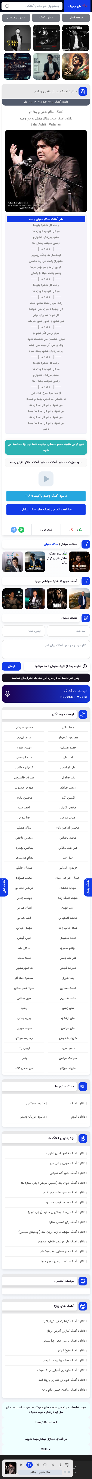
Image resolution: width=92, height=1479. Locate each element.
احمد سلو (24, 807)
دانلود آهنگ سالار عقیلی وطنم (55, 91)
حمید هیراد (68, 1048)
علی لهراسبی (68, 767)
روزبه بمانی (24, 1018)
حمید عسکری (67, 747)
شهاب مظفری (67, 888)
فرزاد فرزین (24, 737)
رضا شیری (68, 978)
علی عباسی (68, 1028)
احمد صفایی (68, 988)
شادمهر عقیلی (24, 968)
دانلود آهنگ (46, 18)
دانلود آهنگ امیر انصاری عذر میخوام (62, 1251)
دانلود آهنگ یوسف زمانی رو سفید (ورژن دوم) (56, 1212)
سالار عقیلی (42, 118)
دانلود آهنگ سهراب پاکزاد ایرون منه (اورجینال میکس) (51, 1232)
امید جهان (67, 908)
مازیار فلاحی (67, 818)
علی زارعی (68, 1008)
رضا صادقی (68, 777)
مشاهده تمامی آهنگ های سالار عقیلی (46, 509)
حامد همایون (67, 998)
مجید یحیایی (67, 838)
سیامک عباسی (68, 1058)
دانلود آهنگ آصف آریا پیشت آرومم (64, 1360)
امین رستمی (24, 998)
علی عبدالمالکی (67, 848)
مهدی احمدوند (24, 788)
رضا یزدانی (24, 818)
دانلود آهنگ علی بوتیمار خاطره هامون (61, 1241)
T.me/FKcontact (46, 1422)
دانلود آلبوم (78, 1117)
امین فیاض (24, 938)
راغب (24, 1008)
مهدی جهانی (24, 928)
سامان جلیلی (24, 868)
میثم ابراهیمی (24, 757)
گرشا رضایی (24, 918)
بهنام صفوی (68, 948)
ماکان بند (24, 948)
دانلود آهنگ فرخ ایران (71, 1350)
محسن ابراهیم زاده (67, 828)
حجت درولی (24, 1028)
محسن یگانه (24, 798)
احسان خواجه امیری (67, 878)
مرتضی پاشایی (24, 888)
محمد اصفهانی (67, 918)
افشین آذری (68, 798)
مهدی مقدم (24, 747)
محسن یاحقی (24, 838)
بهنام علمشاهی (24, 858)
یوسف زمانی (24, 898)
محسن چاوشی (24, 727)
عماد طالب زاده (67, 928)
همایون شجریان (68, 737)
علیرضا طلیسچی (24, 777)
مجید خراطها (68, 788)
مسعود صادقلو (24, 978)
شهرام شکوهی (68, 1038)
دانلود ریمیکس (16, 18)
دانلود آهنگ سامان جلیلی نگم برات (63, 1390)
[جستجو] (7, 6)
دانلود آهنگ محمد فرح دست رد (65, 1202)
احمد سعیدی (68, 938)
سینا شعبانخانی (24, 988)
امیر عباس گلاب (24, 1068)
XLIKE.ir (46, 1449)
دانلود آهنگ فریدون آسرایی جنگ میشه (61, 1370)
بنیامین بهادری (24, 848)
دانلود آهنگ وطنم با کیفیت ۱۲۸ (46, 495)
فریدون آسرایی (68, 868)
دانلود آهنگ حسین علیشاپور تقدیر (64, 1192)
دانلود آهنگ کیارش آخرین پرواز (66, 1331)
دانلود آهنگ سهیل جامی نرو (67, 1163)
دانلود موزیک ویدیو (32, 1117)
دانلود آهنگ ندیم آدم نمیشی (67, 1173)
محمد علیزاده (24, 878)
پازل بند (68, 858)
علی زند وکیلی (67, 958)
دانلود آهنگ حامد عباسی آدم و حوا (63, 1261)
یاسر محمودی (24, 1038)
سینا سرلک (24, 958)
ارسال (11, 666)
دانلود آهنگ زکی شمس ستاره (67, 1222)
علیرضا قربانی (68, 968)
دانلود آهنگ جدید (61, 118)
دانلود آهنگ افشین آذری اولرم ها (65, 1153)
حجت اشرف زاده (68, 898)
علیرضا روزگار (68, 1068)
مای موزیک (75, 462)
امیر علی (68, 757)
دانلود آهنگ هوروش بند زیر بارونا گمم (62, 1380)
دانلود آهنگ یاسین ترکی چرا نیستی (64, 1341)
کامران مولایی (24, 767)
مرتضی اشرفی (67, 807)
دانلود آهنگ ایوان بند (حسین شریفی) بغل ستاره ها (53, 1183)
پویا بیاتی (68, 727)
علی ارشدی (68, 1018)
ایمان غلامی (24, 908)
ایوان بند (24, 1048)
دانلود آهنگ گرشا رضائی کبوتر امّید (64, 1321)
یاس (24, 1058)
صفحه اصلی (76, 18)
